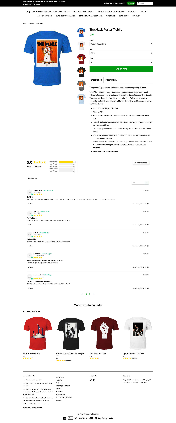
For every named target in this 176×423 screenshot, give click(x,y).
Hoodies (143, 12)
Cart (132, 3)
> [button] (93, 294)
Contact (136, 16)
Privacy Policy (60, 394)
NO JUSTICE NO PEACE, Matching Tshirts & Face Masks (48, 12)
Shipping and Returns (63, 386)
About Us (59, 380)
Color (92, 49)
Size (91, 58)
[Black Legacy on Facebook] (94, 380)
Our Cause (110, 16)
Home (24, 23)
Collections (59, 383)
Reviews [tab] (31, 178)
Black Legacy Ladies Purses (90, 16)
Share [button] (31, 204)
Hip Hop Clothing (45, 16)
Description (96, 79)
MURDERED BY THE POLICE (83, 12)
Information (111, 79)
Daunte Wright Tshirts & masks (111, 12)
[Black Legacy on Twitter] (91, 380)
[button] (144, 204)
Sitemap (58, 389)
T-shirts (131, 12)
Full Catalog (60, 377)
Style (91, 40)
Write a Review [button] (142, 163)
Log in (106, 3)
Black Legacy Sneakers (65, 16)
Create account (119, 3)
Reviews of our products (64, 397)
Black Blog (124, 16)
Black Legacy (94, 414)
